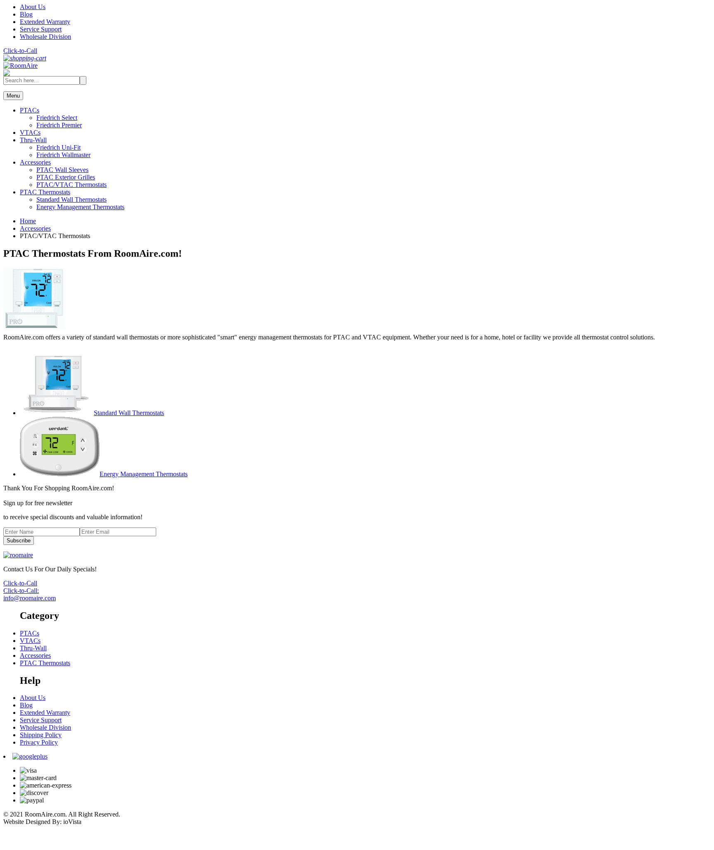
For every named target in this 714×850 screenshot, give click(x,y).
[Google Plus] (30, 756)
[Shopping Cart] (24, 58)
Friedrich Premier (59, 125)
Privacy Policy (39, 742)
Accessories (35, 162)
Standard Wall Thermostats (71, 199)
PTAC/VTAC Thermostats (71, 184)
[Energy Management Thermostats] (60, 474)
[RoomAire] (20, 65)
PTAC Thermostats (45, 192)
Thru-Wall (33, 139)
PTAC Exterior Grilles (65, 177)
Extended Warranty (45, 21)
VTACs (30, 132)
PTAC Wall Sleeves (62, 169)
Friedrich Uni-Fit (58, 147)
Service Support (41, 29)
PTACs (29, 110)
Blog (26, 14)
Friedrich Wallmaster (63, 154)
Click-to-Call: (21, 590)
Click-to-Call (20, 50)
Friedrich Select (56, 117)
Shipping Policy (41, 734)
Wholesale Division (45, 36)
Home (28, 220)
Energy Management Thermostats (80, 206)
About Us (32, 6)
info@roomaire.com (29, 598)
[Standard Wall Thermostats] (57, 412)
